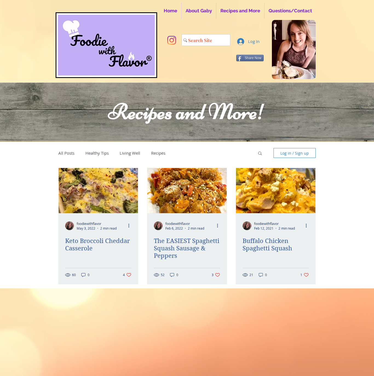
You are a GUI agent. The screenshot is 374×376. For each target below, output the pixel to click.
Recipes (158, 153)
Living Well (130, 153)
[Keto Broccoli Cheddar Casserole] (98, 190)
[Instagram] (171, 40)
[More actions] (130, 225)
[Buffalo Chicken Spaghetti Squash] (275, 190)
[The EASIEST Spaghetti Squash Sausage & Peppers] (187, 190)
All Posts (66, 153)
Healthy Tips (97, 153)
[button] (260, 154)
